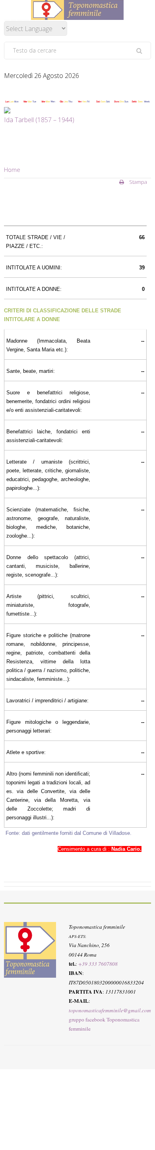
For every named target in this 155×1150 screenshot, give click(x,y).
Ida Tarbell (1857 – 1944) (39, 119)
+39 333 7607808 (98, 963)
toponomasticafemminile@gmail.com (110, 1010)
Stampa (137, 181)
